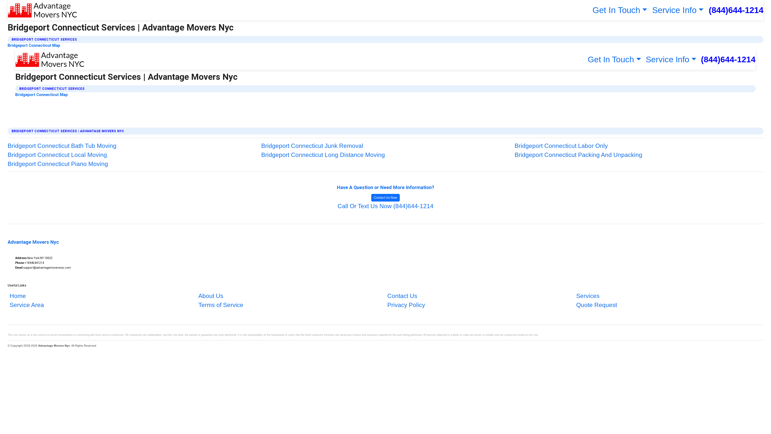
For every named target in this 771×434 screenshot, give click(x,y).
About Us (210, 296)
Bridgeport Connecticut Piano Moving (58, 164)
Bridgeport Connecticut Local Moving (57, 154)
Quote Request (596, 305)
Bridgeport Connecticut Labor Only (561, 145)
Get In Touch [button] (616, 10)
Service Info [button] (674, 10)
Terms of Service (220, 305)
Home (18, 296)
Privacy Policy (406, 305)
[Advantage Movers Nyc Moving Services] (42, 10)
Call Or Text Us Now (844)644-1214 (385, 206)
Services (588, 296)
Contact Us (402, 296)
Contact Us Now (385, 197)
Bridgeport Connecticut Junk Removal (312, 145)
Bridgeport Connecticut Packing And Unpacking (578, 154)
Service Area (27, 305)
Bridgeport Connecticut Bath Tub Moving (62, 145)
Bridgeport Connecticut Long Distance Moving (323, 154)
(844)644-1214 (736, 10)
